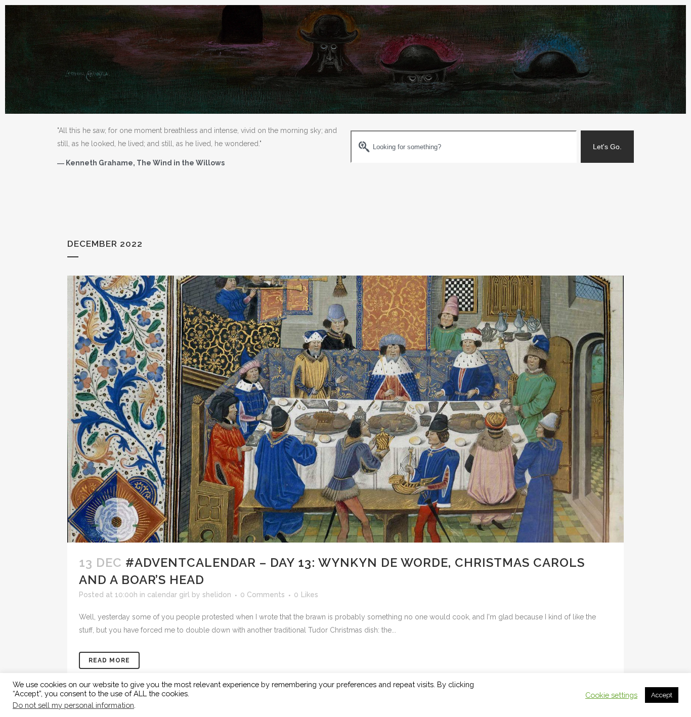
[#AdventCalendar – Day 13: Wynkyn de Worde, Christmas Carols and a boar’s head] (345, 409)
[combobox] (464, 146)
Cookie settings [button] (611, 695)
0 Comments (262, 595)
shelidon (216, 595)
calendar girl (168, 595)
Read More (109, 660)
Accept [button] (661, 695)
